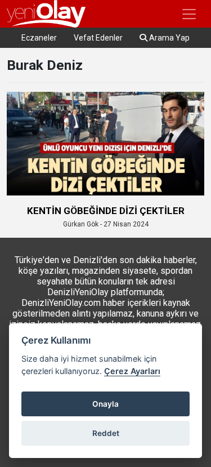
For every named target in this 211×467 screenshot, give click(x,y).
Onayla (105, 403)
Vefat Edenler (98, 37)
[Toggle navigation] (189, 14)
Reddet (105, 433)
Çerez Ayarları (132, 371)
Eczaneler (39, 37)
